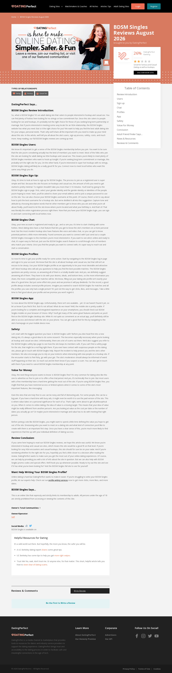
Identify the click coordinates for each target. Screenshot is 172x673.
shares (44, 549)
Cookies (157, 669)
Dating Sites (54, 6)
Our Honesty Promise (85, 639)
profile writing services (58, 480)
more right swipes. (62, 555)
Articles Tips (106, 6)
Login (137, 6)
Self (13, 517)
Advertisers (110, 635)
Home (13, 17)
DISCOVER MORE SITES (145, 73)
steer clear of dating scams (35, 564)
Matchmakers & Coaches (76, 6)
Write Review (80, 591)
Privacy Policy (129, 669)
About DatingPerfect (85, 635)
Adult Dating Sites (121, 6)
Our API (108, 639)
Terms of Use (144, 669)
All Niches (94, 6)
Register (153, 6)
